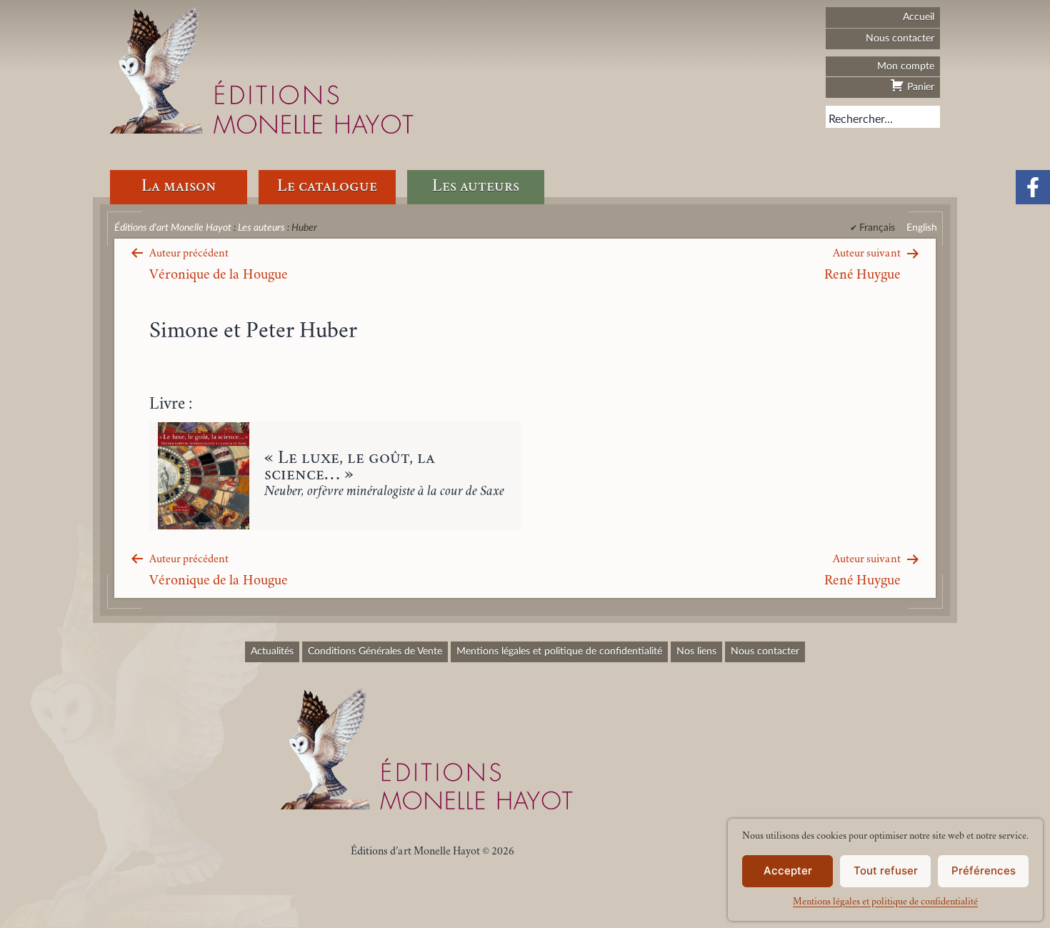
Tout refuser (886, 870)
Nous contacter (900, 38)
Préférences (983, 870)
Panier (919, 86)
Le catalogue (327, 187)
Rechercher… (861, 119)
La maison (178, 187)
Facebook (1033, 187)
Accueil (918, 16)
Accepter (788, 870)
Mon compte (905, 66)
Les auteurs (475, 187)
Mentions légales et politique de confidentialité (885, 902)
